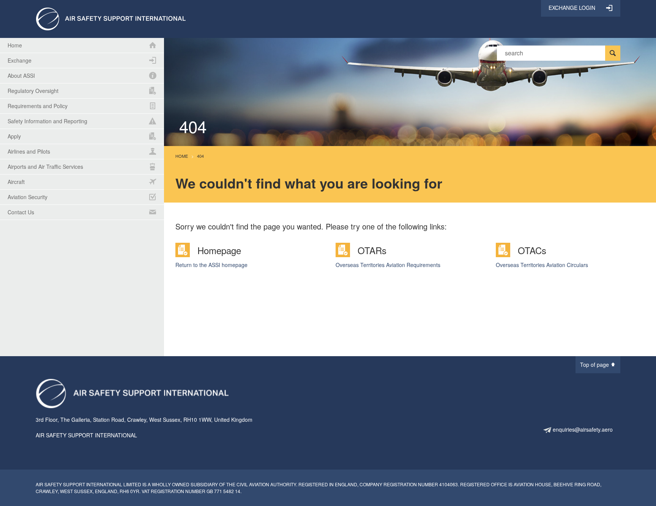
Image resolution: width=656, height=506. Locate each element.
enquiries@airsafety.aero (582, 429)
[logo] (111, 18)
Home (181, 156)
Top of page (595, 364)
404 (200, 156)
